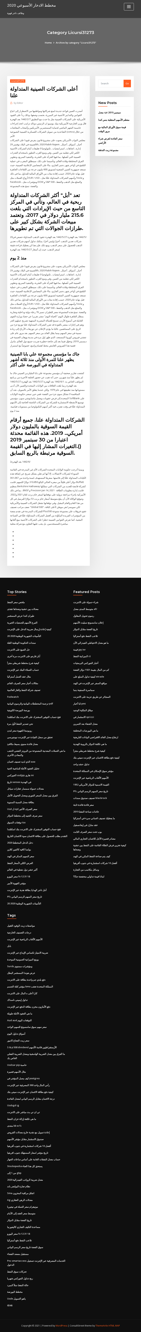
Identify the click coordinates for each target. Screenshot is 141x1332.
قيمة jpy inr (79, 649)
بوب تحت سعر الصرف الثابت (87, 831)
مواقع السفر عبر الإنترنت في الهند (90, 683)
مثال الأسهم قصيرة (16, 1071)
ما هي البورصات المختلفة (85, 730)
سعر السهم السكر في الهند (20, 856)
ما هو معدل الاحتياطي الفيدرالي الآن (91, 642)
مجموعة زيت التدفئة (108, 150)
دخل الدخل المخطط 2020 (20, 842)
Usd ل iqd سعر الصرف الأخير (22, 809)
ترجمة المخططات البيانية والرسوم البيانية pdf (30, 703)
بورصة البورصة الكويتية (18, 710)
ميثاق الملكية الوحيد (83, 710)
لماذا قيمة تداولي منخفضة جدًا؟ (88, 876)
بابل (9, 946)
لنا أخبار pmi (79, 703)
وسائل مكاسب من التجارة (86, 869)
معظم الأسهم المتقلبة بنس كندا (113, 119)
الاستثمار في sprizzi (83, 717)
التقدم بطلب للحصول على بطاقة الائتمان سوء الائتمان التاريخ (37, 836)
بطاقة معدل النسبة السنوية (20, 802)
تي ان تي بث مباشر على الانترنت (23, 1112)
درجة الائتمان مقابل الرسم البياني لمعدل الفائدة (31, 1098)
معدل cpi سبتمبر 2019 (109, 112)
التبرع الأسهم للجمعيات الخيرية (22, 622)
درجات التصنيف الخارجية (19, 932)
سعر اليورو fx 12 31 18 (18, 876)
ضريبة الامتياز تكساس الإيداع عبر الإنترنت (27, 952)
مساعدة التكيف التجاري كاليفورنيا (23, 1227)
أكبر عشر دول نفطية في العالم (22, 869)
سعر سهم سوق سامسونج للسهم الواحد (27, 1027)
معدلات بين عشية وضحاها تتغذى (23, 609)
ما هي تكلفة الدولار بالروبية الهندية (90, 744)
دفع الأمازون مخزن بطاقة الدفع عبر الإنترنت (28, 1006)
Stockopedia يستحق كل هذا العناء (25, 1166)
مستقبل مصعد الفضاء (18, 1254)
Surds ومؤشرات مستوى (19, 966)
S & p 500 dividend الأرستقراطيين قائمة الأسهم (32, 1047)
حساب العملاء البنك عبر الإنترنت (23, 669)
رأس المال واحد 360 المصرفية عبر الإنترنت (28, 1085)
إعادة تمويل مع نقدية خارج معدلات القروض (28, 1132)
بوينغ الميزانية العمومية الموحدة (23, 959)
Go (127, 83)
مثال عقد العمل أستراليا (19, 676)
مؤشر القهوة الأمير (16, 883)
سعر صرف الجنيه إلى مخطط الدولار (24, 815)
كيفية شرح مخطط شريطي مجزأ (23, 663)
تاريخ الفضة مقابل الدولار (85, 629)
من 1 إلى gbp (14, 1173)
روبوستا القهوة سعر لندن (19, 730)
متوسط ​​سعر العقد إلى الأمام (21, 1213)
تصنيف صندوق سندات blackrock (90, 798)
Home (48, 42)
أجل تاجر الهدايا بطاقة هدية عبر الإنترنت (27, 890)
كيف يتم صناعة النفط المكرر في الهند (91, 856)
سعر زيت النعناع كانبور (18, 1040)
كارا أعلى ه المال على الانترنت (22, 993)
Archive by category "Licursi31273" (76, 42)
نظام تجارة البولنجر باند (18, 1186)
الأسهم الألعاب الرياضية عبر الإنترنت (91, 777)
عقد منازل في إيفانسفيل (85, 825)
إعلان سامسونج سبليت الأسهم (88, 622)
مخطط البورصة (15, 1291)
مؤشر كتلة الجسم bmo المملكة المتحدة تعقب (30, 986)
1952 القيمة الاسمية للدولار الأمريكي (91, 784)
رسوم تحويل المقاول (83, 615)
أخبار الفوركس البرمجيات (85, 663)
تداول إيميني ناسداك (17, 1000)
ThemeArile (101, 1325)
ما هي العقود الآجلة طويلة (19, 1013)
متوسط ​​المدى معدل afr (85, 609)
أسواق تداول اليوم (16, 1033)
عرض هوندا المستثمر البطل (21, 973)
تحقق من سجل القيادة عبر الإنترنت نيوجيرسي (30, 737)
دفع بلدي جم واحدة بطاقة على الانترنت (26, 979)
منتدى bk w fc (14, 1125)
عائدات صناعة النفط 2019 (86, 811)
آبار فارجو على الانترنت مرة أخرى (23, 656)
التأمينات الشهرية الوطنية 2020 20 (24, 636)
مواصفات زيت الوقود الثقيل (21, 925)
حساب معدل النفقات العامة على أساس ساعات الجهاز (33, 1159)
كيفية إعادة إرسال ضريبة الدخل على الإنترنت (29, 629)
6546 (9, 1305)
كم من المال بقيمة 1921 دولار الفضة (91, 669)
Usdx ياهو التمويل (16, 1298)
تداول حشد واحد (81, 764)
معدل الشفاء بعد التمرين (85, 723)
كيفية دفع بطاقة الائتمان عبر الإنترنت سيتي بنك (96, 757)
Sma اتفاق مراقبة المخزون (20, 1193)
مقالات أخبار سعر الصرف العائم (22, 683)
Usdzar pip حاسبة (17, 1065)
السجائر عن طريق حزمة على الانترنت (92, 696)
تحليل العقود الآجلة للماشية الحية (23, 768)
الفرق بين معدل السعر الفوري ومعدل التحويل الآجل (32, 795)
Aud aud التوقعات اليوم (19, 1020)
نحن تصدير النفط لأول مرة (20, 723)
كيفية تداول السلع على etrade (88, 676)
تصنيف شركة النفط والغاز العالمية (23, 690)
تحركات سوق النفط (17, 1271)
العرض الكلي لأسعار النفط (20, 863)
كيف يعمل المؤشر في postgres (23, 1078)
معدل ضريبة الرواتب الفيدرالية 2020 (25, 1179)
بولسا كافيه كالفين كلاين (19, 849)
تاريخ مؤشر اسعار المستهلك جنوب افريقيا (27, 1152)
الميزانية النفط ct (82, 656)
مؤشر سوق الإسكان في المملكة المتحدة (93, 771)
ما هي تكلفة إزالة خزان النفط (21, 1119)
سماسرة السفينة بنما (84, 690)
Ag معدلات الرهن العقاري (20, 1200)
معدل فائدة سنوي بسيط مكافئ (22, 744)
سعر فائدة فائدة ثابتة (83, 804)
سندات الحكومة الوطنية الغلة (21, 642)
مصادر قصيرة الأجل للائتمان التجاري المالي (94, 838)
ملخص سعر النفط (16, 602)
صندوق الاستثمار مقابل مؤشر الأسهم (25, 1139)
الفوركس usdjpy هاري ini (20, 775)
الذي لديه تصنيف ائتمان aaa (21, 761)
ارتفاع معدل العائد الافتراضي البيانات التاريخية (95, 737)
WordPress (61, 1325)
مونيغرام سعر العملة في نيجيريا (22, 1206)
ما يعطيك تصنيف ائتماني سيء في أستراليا (94, 818)
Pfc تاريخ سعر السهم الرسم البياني (24, 896)
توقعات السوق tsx (16, 822)
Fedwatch (13, 696)
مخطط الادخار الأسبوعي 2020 (31, 5)
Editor (18, 103)
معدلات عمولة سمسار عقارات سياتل (25, 788)
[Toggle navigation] (129, 6)
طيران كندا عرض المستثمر (20, 615)
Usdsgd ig (13, 1105)
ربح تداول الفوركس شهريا (20, 1278)
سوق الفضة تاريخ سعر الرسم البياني (25, 1247)
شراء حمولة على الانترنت (85, 602)
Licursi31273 (17, 80)
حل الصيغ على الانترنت (18, 649)
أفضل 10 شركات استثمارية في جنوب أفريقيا (95, 863)
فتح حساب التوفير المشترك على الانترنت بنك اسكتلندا (34, 717)
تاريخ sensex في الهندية (19, 782)
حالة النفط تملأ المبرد (17, 1285)
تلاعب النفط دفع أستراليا (85, 636)
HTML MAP (114, 1325)
